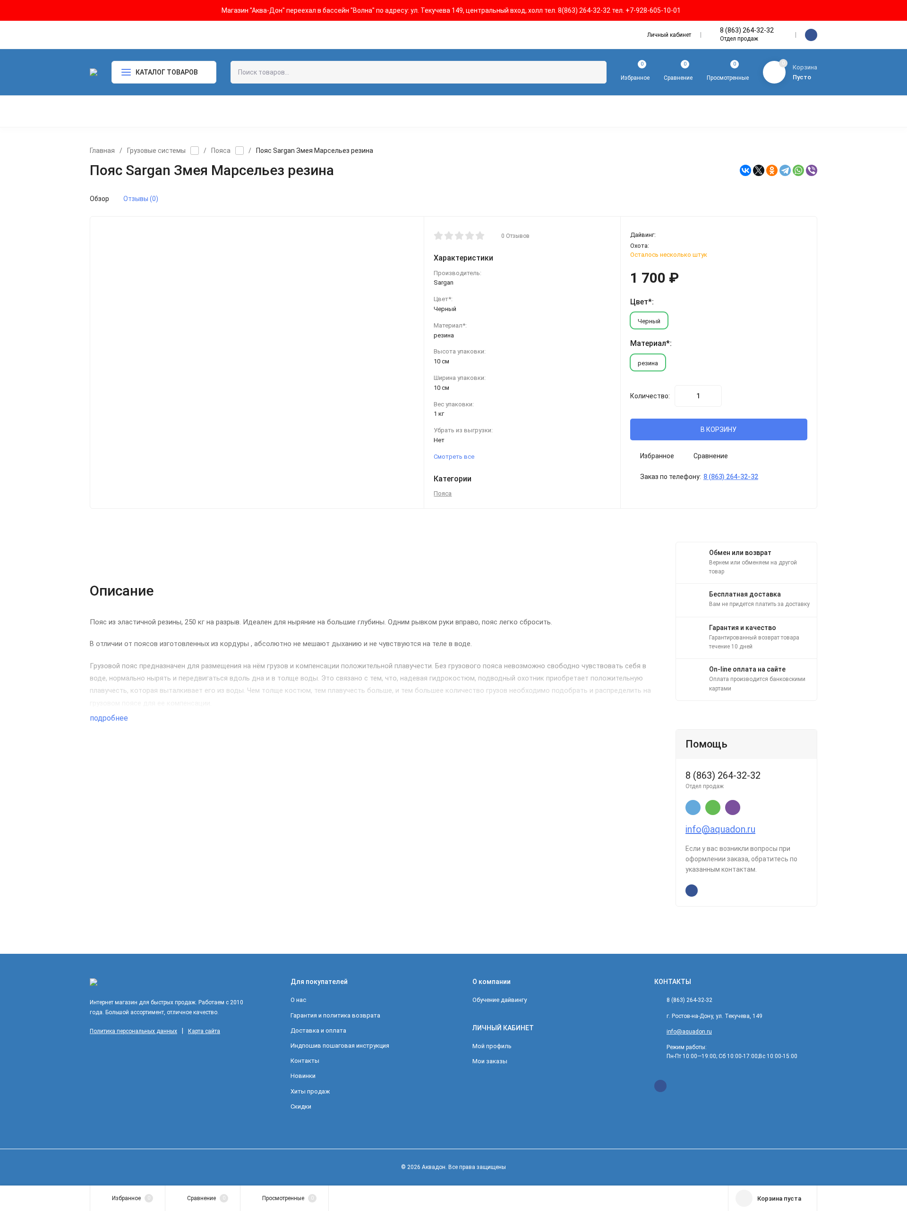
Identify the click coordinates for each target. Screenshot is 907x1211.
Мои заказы (489, 1061)
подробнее (110, 718)
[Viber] (811, 170)
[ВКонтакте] (745, 170)
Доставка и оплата (318, 1030)
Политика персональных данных (133, 1031)
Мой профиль (492, 1046)
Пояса (221, 150)
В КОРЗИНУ (718, 429)
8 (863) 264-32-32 (747, 30)
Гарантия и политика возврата (335, 1015)
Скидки (301, 1106)
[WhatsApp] (798, 170)
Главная (102, 150)
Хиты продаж (310, 1091)
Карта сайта (204, 1031)
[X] (758, 170)
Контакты (305, 1060)
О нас (298, 999)
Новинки (303, 1075)
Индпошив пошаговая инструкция (340, 1045)
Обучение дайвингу (499, 999)
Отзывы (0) (140, 198)
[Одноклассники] (772, 170)
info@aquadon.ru (720, 829)
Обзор (99, 198)
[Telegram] (785, 170)
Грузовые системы (156, 150)
